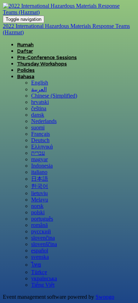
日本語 (39, 179)
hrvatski (40, 102)
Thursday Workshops (42, 63)
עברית (38, 153)
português (42, 219)
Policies (26, 70)
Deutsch (40, 140)
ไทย (36, 265)
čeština (38, 108)
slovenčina (43, 238)
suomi (38, 127)
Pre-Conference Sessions (47, 57)
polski (38, 212)
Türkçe (39, 272)
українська (44, 278)
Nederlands (44, 121)
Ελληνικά (42, 147)
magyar (39, 159)
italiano (39, 172)
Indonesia (42, 166)
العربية (39, 89)
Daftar (25, 51)
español (39, 250)
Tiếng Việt (42, 285)
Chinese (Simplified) (54, 96)
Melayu (39, 200)
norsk (37, 206)
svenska (40, 257)
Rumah (25, 44)
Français (40, 134)
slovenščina (44, 244)
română (39, 225)
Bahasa (25, 76)
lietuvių (39, 193)
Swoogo (105, 297)
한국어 (39, 186)
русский (41, 231)
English (39, 83)
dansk (37, 115)
